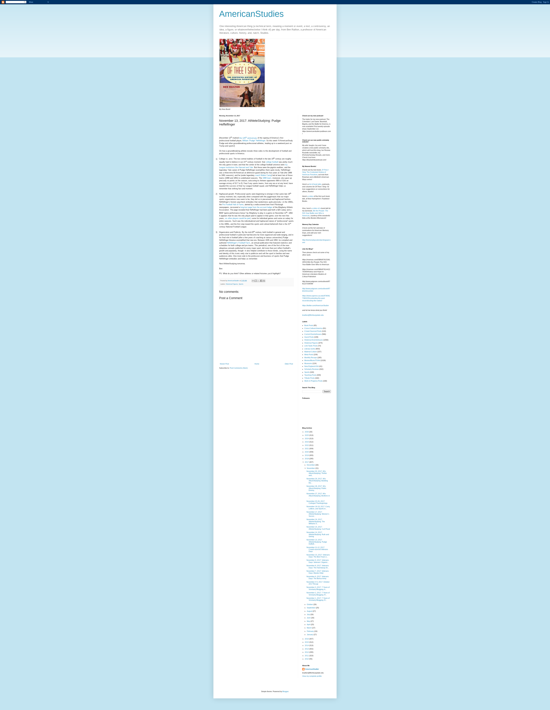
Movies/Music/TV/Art (312, 360)
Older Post (289, 364)
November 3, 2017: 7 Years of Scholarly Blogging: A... (318, 588)
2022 (307, 445)
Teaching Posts (310, 375)
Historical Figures (232, 284)
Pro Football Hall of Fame (232, 204)
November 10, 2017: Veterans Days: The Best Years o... (318, 556)
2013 (307, 649)
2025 (307, 435)
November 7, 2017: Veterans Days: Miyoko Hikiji (318, 572)
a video (310, 196)
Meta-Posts (308, 355)
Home (257, 364)
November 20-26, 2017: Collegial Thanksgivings (317, 502)
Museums (308, 363)
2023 (307, 442)
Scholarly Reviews (311, 369)
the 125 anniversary (248, 138)
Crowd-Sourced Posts (312, 331)
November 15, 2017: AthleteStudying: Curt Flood (318, 528)
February (310, 631)
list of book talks (315, 184)
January (310, 635)
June (309, 618)
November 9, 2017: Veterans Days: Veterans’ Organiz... (318, 561)
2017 (307, 462)
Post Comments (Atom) (239, 368)
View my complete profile (312, 676)
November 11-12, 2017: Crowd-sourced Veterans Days (317, 549)
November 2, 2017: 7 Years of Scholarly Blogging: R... (318, 594)
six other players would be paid (238, 218)
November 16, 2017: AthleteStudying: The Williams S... (316, 521)
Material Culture (310, 352)
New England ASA (311, 366)
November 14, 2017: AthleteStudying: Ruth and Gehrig (318, 534)
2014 (307, 645)
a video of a (316, 208)
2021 (307, 449)
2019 (307, 455)
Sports (241, 284)
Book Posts (308, 325)
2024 (307, 439)
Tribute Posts (309, 378)
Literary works (309, 349)
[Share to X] (258, 280)
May (309, 621)
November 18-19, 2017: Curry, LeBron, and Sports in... (318, 508)
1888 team (267, 178)
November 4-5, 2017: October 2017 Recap (318, 583)
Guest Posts (309, 337)
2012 (307, 652)
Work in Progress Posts (313, 381)
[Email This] (253, 280)
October (310, 604)
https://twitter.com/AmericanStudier (315, 306)
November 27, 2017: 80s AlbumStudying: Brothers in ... (318, 496)
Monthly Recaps (310, 358)
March (309, 628)
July (308, 615)
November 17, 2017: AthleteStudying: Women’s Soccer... (318, 514)
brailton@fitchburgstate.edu (313, 315)
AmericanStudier (312, 669)
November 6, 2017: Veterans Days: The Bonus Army (318, 578)
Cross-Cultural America (313, 328)
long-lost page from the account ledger (256, 207)
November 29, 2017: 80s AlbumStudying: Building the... (317, 481)
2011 (307, 656)
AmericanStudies (251, 14)
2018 (307, 459)
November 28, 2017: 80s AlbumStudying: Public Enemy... (316, 488)
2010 (307, 659)
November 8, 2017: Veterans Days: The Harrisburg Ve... (318, 567)
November (311, 468)
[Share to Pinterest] (264, 280)
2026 (307, 432)
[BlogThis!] (255, 280)
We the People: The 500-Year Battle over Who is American (315, 213)
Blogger (285, 692)
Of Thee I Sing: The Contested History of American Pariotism (315, 172)
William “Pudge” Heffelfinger (253, 141)
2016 (307, 639)
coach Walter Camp (263, 175)
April (309, 625)
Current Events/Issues (312, 334)
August (310, 611)
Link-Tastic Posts (310, 346)
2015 (307, 642)
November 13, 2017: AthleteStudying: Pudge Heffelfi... (317, 542)
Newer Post (224, 364)
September (311, 608)
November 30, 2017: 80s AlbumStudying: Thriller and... (317, 473)
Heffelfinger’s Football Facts (238, 243)
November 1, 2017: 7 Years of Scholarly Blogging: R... (318, 599)
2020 (307, 452)
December (311, 465)
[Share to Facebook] (261, 280)
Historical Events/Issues (313, 340)
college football (272, 162)
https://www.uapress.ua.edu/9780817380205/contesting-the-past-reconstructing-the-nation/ (316, 298)
